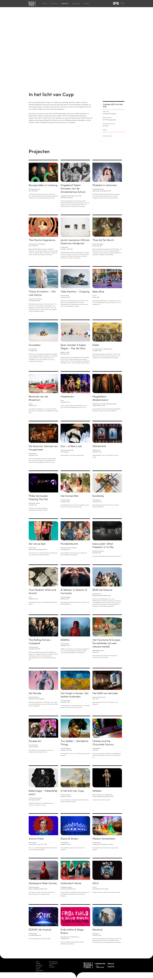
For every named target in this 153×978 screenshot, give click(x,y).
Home (44, 3)
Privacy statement (108, 976)
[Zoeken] (122, 3)
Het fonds (53, 3)
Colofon (115, 976)
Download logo (39, 970)
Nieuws (37, 961)
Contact (87, 3)
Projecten (64, 3)
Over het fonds (39, 965)
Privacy (37, 972)
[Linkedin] (114, 4)
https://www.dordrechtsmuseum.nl (114, 132)
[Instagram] (117, 4)
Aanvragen (76, 3)
